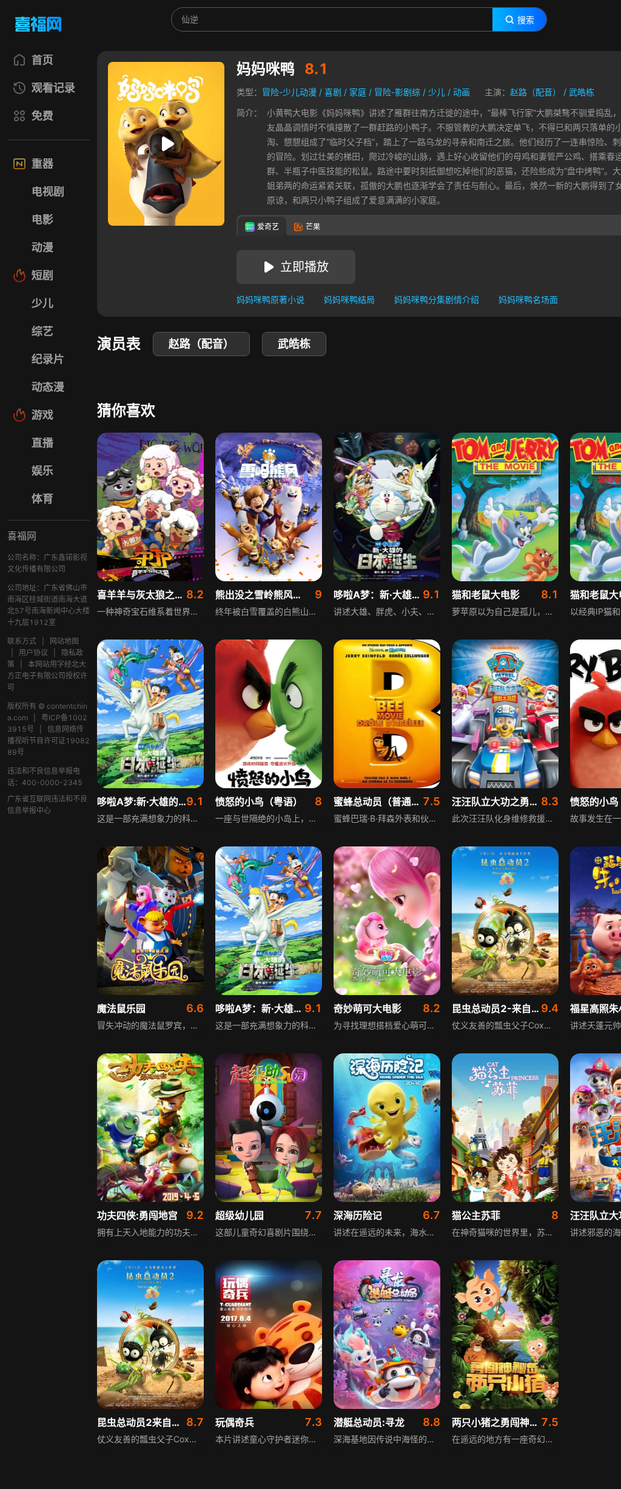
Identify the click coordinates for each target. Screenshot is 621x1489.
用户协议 (33, 652)
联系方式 (21, 641)
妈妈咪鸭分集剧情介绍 (436, 299)
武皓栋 (581, 92)
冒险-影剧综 (397, 92)
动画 (461, 92)
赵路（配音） (535, 92)
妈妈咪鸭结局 (349, 299)
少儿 (436, 92)
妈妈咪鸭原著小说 (270, 299)
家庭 (357, 92)
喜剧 (332, 92)
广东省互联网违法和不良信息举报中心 (47, 804)
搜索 (525, 20)
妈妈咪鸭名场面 (528, 299)
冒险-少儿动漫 (289, 92)
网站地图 (64, 641)
